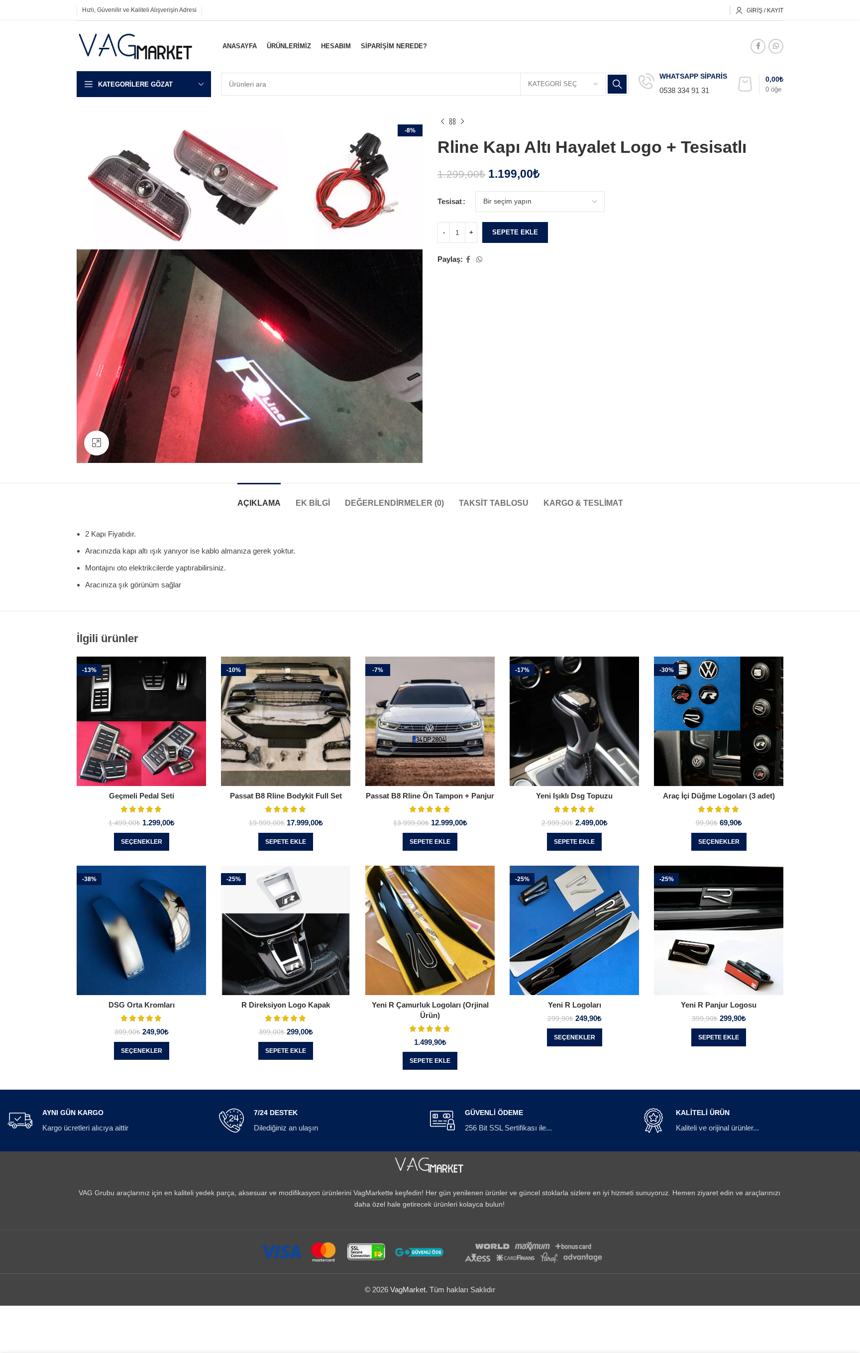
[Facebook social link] (758, 46)
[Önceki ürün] (442, 122)
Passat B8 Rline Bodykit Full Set (286, 795)
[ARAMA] (617, 84)
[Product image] (141, 721)
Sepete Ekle (515, 232)
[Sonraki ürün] (462, 122)
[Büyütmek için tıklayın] (96, 443)
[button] (285, 842)
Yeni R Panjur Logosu (718, 1005)
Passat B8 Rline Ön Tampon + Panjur (430, 795)
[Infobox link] (683, 84)
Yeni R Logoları (574, 1005)
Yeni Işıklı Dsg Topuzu (574, 795)
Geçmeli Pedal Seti (141, 795)
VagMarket (408, 1289)
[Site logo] (136, 45)
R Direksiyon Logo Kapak (285, 1005)
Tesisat (449, 201)
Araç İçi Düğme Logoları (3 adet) (719, 795)
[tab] (259, 498)
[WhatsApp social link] (775, 46)
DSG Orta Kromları (141, 1005)
